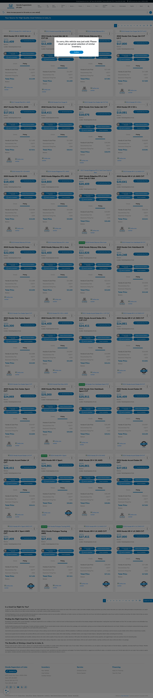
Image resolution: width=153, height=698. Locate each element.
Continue (76, 52)
